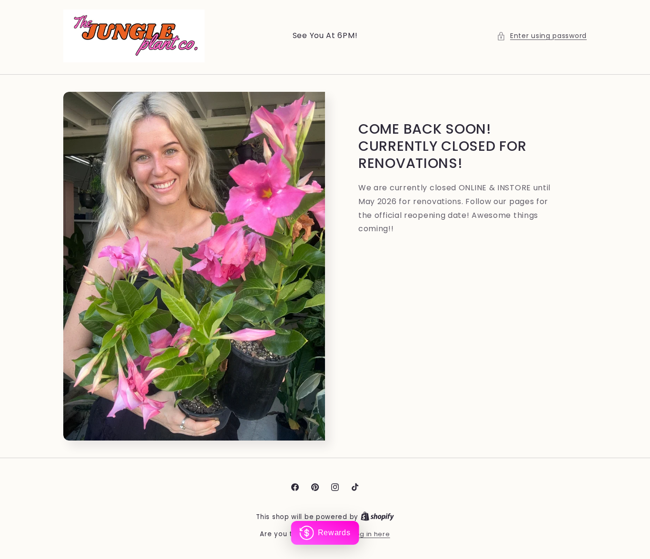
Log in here (371, 534)
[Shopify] (377, 516)
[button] (542, 36)
